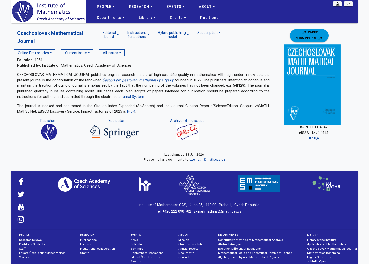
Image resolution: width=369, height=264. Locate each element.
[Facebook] (21, 183)
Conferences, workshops (147, 253)
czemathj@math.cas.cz (207, 159)
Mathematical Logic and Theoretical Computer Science (255, 253)
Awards (136, 261)
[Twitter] (21, 196)
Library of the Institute (321, 240)
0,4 (314, 138)
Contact (183, 257)
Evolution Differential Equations (239, 248)
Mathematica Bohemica (323, 253)
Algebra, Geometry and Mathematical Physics (248, 257)
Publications (88, 240)
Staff (22, 248)
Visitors (24, 257)
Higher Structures (319, 257)
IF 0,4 (131, 111)
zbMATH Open (316, 261)
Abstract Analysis (229, 244)
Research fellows (30, 240)
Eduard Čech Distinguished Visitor (42, 253)
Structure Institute (190, 244)
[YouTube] (21, 208)
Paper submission (307, 35)
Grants (84, 253)
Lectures (85, 244)
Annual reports (188, 248)
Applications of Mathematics (326, 244)
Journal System (131, 97)
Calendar (137, 244)
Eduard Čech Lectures (145, 257)
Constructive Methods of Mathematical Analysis (250, 240)
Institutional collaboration (97, 248)
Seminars (137, 248)
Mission (183, 240)
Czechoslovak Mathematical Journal (332, 248)
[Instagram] (21, 221)
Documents (186, 253)
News (134, 240)
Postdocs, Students (32, 244)
